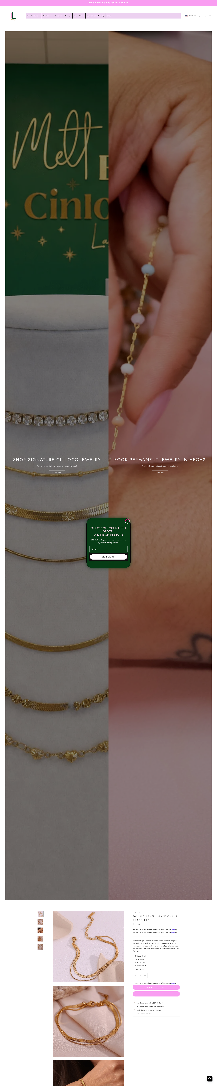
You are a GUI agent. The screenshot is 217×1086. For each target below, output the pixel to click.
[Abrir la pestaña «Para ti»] (209, 1078)
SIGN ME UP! (108, 557)
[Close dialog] (127, 521)
